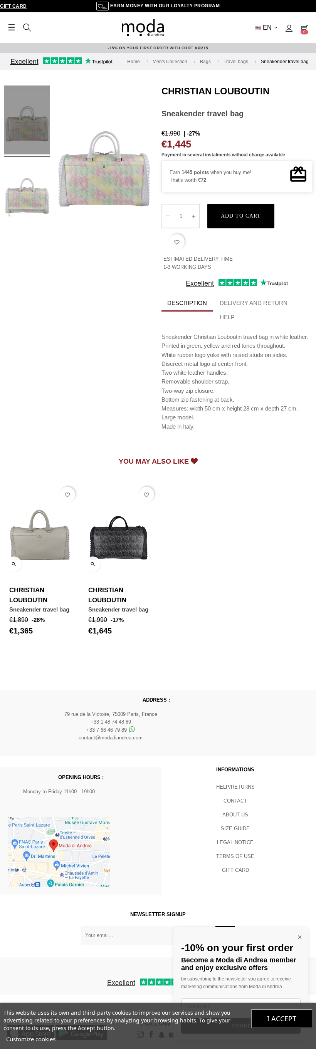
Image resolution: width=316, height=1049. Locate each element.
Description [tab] (187, 303)
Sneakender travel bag (39, 609)
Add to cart (241, 216)
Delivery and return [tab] (253, 303)
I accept (281, 1018)
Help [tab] (227, 317)
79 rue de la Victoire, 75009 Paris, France (110, 714)
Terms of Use (235, 856)
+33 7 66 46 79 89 (107, 730)
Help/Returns (235, 787)
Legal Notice (235, 842)
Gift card (235, 870)
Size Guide (235, 828)
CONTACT (235, 801)
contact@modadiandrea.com (111, 738)
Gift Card (13, 6)
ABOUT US (235, 815)
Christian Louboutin (215, 91)
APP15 (201, 48)
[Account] (289, 27)
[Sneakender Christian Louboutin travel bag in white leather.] (27, 121)
